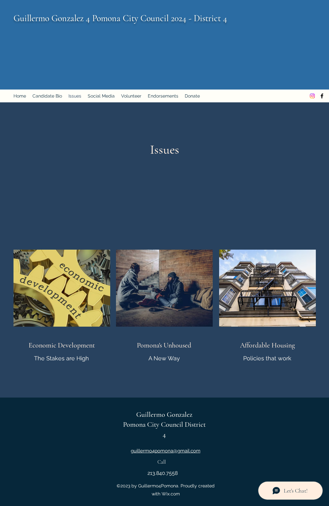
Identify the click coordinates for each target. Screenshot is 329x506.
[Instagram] (312, 96)
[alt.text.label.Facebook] (322, 96)
